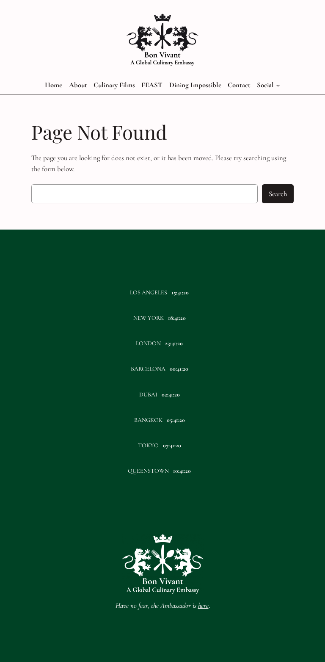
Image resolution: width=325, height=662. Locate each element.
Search (278, 193)
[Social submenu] (278, 85)
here (203, 605)
